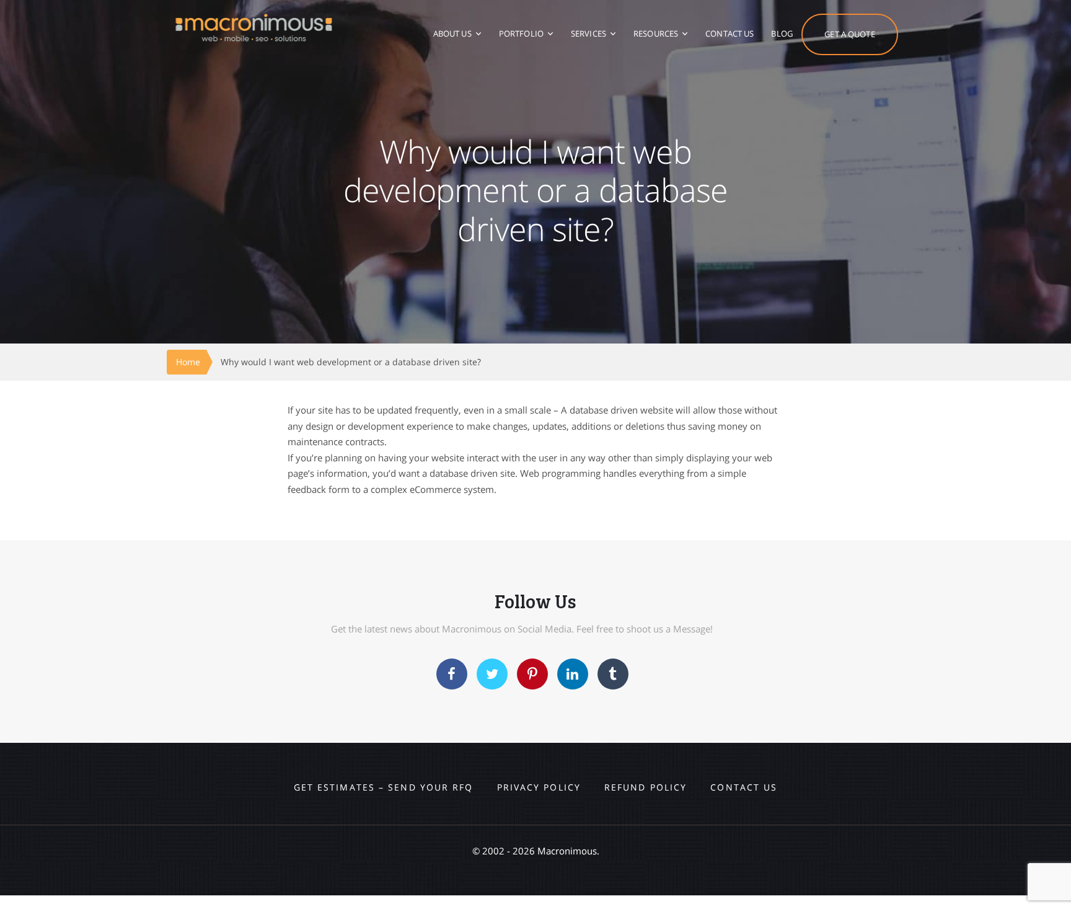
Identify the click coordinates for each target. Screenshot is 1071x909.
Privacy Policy (539, 787)
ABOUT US (452, 33)
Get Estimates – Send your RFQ (384, 787)
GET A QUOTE (849, 34)
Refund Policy (645, 787)
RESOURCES (655, 33)
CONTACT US (729, 33)
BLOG (782, 33)
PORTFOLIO (521, 33)
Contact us (743, 787)
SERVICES (588, 33)
